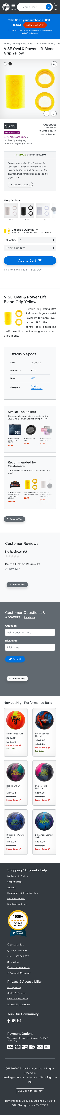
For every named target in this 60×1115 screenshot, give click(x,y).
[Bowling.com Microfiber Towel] (15, 429)
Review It (14, 568)
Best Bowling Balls (16, 898)
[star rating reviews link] (46, 124)
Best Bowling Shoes (17, 904)
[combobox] (32, 7)
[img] (40, 1047)
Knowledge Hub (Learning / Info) (23, 893)
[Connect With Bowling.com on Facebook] (9, 1021)
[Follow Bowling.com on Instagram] (19, 1021)
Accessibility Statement (18, 1004)
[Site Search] (49, 7)
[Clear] (43, 210)
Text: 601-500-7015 (19, 967)
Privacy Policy (14, 987)
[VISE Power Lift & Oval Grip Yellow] (31, 483)
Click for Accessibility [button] (17, 998)
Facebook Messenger (20, 973)
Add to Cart (28, 260)
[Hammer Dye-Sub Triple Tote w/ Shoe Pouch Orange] (15, 483)
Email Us (14, 962)
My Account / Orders (17, 876)
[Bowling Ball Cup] (31, 429)
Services (11, 887)
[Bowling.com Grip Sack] (47, 429)
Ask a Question (48, 134)
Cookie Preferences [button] (16, 993)
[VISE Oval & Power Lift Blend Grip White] (47, 483)
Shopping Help (14, 882)
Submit (16, 659)
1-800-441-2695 (18, 950)
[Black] (27, 210)
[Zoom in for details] (54, 64)
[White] (11, 210)
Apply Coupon (34, 25)
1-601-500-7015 (21, 956)
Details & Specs (21, 184)
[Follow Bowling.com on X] (14, 1021)
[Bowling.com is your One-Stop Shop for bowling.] (6, 6)
